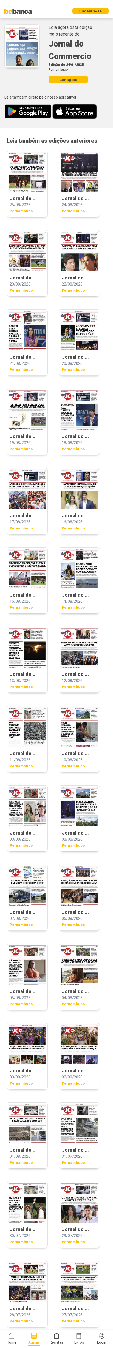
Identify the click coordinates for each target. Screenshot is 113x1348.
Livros (79, 1342)
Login (101, 1342)
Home (11, 1342)
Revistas (56, 1342)
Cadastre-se (90, 11)
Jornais (34, 1342)
